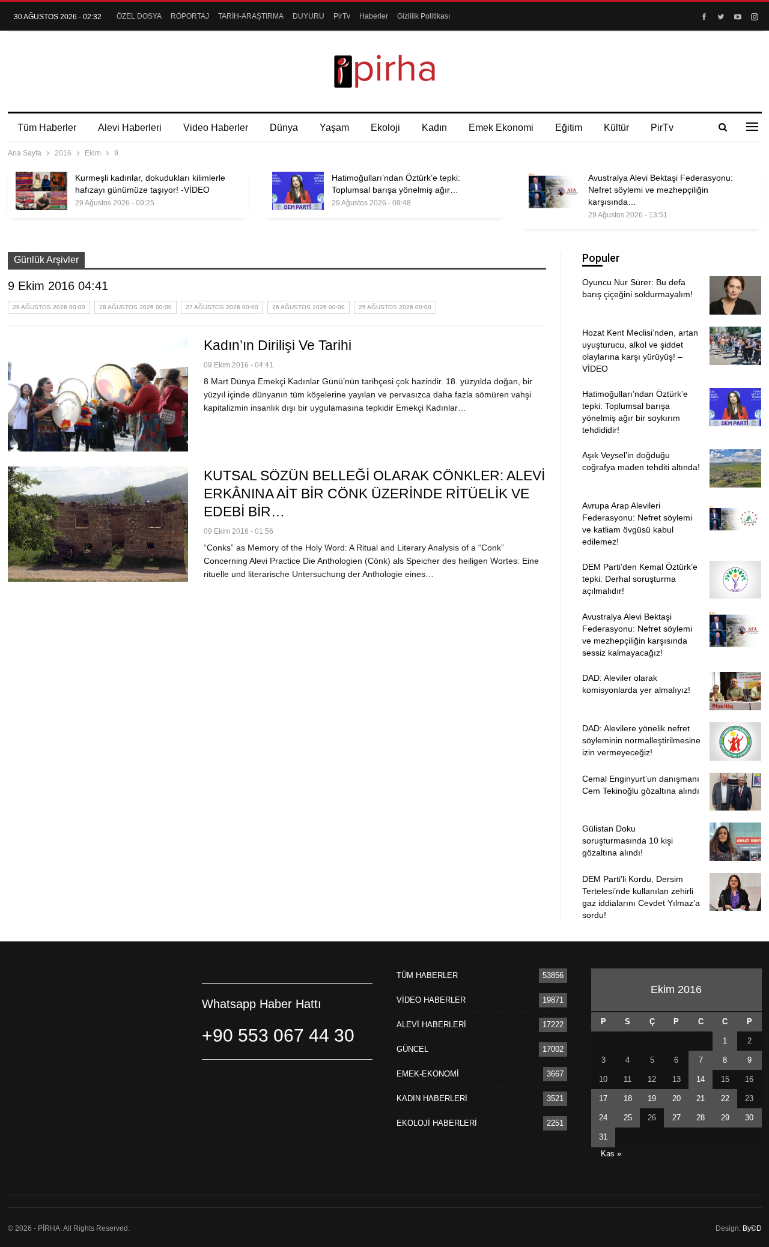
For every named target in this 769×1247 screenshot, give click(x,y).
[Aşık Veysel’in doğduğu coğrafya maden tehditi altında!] (735, 468)
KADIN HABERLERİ (432, 1098)
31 (603, 1136)
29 (725, 1117)
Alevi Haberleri (130, 127)
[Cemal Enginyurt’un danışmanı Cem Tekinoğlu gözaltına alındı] (735, 792)
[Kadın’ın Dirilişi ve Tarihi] (98, 393)
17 (603, 1098)
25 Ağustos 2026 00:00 (395, 307)
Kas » (611, 1153)
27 (676, 1117)
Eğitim (568, 127)
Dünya (284, 127)
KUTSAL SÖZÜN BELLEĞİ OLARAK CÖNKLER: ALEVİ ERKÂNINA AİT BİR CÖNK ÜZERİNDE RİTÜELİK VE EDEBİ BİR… (374, 493)
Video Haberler (215, 127)
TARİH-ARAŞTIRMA (251, 16)
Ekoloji (385, 127)
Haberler (373, 16)
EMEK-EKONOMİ (428, 1073)
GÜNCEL (412, 1049)
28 (700, 1117)
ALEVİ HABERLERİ (431, 1024)
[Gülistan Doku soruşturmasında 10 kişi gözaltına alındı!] (735, 842)
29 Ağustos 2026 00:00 (49, 307)
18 (628, 1098)
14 (700, 1079)
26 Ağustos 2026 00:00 (308, 307)
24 (603, 1117)
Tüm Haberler (46, 127)
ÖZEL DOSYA (139, 16)
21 (700, 1098)
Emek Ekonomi (501, 127)
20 (676, 1098)
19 (652, 1098)
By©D (752, 1228)
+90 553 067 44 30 (278, 1035)
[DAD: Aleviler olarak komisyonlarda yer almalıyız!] (735, 691)
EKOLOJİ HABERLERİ (437, 1123)
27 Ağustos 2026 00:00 (222, 307)
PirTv (341, 16)
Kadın (434, 127)
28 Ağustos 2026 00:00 (135, 307)
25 (628, 1117)
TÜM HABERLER (427, 975)
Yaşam (334, 127)
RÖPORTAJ (190, 16)
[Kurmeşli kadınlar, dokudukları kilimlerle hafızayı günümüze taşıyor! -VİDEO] (41, 191)
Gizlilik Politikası (423, 16)
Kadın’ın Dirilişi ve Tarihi (277, 345)
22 (725, 1098)
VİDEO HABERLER (431, 999)
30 (749, 1117)
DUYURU (308, 16)
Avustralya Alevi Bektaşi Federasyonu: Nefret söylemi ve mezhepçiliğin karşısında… (660, 190)
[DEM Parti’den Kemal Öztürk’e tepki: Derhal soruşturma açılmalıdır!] (735, 580)
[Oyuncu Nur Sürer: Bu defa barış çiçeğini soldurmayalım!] (735, 295)
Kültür (616, 127)
